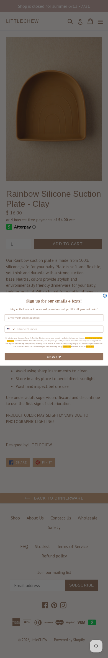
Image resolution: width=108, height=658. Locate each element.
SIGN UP (53, 356)
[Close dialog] (105, 295)
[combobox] (10, 329)
